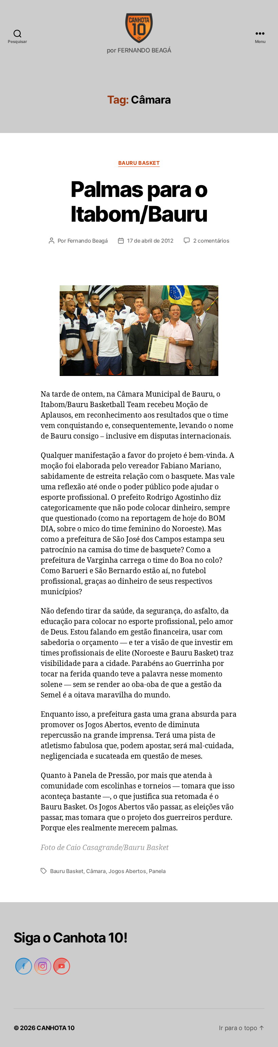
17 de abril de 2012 (151, 240)
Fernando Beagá (87, 240)
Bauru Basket (139, 163)
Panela (157, 871)
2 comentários (212, 240)
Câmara (95, 871)
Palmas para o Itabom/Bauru (139, 201)
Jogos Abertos (127, 871)
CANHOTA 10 (56, 1027)
